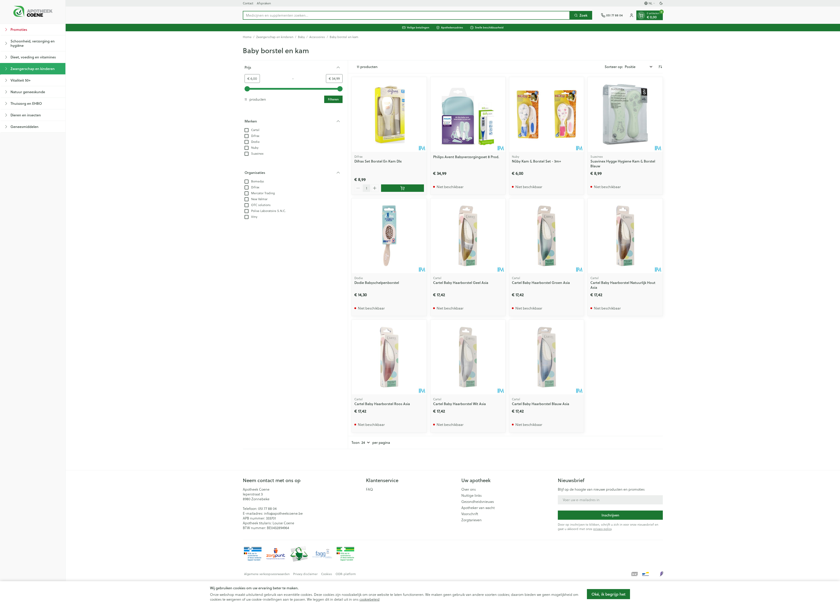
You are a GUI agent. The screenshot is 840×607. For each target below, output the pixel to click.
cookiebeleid (369, 599)
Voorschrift (469, 513)
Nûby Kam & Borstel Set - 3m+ (536, 161)
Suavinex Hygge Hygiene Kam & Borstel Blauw (622, 163)
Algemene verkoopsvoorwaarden (267, 574)
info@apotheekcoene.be (283, 513)
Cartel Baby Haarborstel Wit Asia (459, 403)
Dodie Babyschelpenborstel (376, 282)
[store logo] (33, 11)
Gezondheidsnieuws (477, 501)
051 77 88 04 (267, 508)
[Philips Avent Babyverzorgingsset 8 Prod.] (467, 114)
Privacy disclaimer (305, 574)
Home (247, 37)
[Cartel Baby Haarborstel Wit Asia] (467, 357)
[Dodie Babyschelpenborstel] (389, 235)
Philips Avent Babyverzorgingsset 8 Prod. (466, 156)
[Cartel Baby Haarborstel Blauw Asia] (546, 357)
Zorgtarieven (471, 520)
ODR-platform (346, 574)
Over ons (468, 489)
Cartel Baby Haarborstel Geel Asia (460, 282)
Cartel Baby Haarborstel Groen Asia (541, 282)
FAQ (369, 489)
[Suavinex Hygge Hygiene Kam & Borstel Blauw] (625, 114)
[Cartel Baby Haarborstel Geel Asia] (467, 235)
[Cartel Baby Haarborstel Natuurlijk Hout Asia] (625, 235)
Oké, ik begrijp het (608, 594)
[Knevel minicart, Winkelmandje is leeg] (641, 15)
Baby (301, 37)
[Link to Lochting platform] (661, 574)
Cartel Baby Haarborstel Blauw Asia (540, 403)
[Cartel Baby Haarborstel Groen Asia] (546, 235)
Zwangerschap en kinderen (274, 37)
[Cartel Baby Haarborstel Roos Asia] (389, 357)
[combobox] (406, 15)
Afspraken (264, 3)
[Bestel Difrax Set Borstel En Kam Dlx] (402, 188)
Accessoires (317, 37)
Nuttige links (471, 495)
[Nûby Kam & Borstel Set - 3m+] (546, 114)
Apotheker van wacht (478, 507)
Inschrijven (610, 515)
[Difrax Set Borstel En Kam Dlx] (389, 114)
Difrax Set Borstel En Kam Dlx (378, 161)
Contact (248, 3)
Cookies (326, 574)
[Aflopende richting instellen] (660, 66)
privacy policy (602, 529)
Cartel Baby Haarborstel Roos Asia (382, 403)
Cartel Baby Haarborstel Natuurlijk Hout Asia (622, 285)
